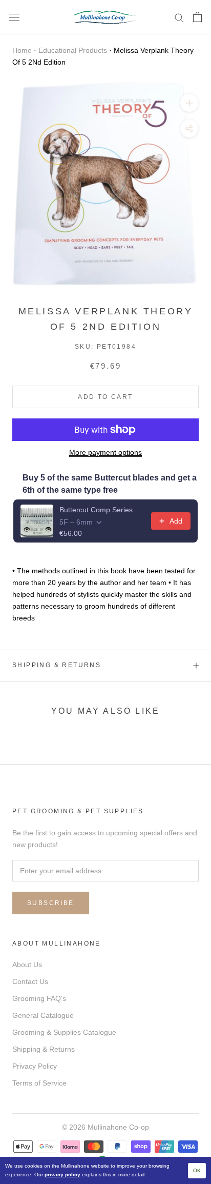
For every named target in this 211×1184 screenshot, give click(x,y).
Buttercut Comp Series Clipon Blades (102, 510)
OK (197, 1170)
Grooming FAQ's (39, 998)
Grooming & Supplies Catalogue (64, 1032)
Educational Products (72, 50)
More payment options (105, 452)
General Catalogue (43, 1015)
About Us (27, 964)
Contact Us (30, 981)
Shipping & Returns (56, 665)
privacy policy (62, 1174)
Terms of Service (39, 1083)
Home (22, 50)
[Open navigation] (14, 17)
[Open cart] (197, 17)
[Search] (179, 17)
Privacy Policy (34, 1066)
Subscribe (50, 903)
